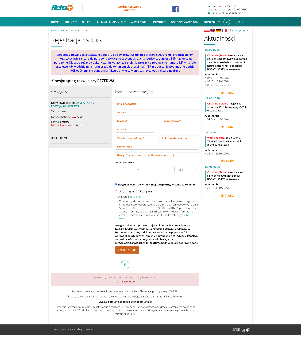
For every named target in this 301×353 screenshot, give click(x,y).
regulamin (135, 196)
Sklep (86, 22)
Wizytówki (139, 22)
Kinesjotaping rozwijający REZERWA (72, 104)
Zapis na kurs (127, 250)
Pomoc (158, 22)
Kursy (70, 22)
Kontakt (211, 22)
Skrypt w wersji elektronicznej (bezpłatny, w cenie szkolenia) (156, 184)
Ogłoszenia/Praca (185, 22)
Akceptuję (129, 196)
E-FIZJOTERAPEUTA (110, 22)
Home (55, 22)
